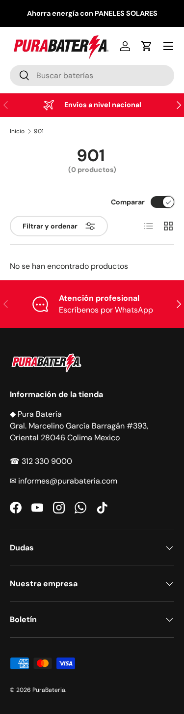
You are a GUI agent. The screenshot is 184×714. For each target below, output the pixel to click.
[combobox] (92, 75)
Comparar (128, 202)
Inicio (17, 131)
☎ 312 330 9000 (41, 461)
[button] (147, 46)
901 (39, 131)
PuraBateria (48, 690)
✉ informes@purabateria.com (63, 481)
